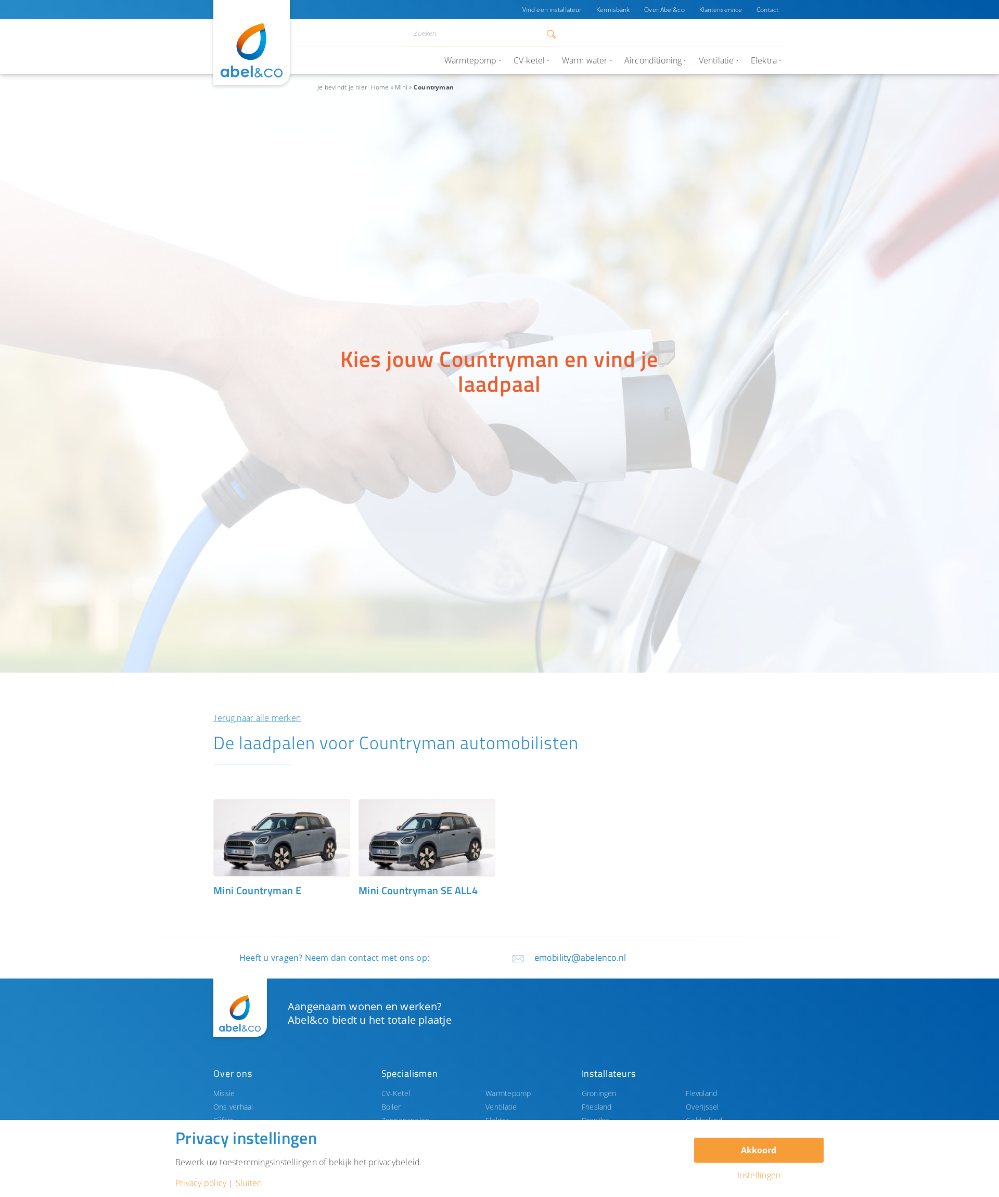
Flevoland (701, 1093)
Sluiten (249, 1183)
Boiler (391, 1107)
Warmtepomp (508, 1093)
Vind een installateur (552, 9)
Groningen (599, 1093)
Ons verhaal (233, 1107)
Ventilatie (501, 1107)
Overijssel (702, 1107)
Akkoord (758, 1150)
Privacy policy (200, 1183)
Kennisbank (613, 9)
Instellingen (759, 1175)
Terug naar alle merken (257, 718)
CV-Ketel (396, 1093)
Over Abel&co (664, 9)
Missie (224, 1093)
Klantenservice (720, 9)
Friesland (597, 1107)
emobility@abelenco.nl (580, 957)
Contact (767, 9)
